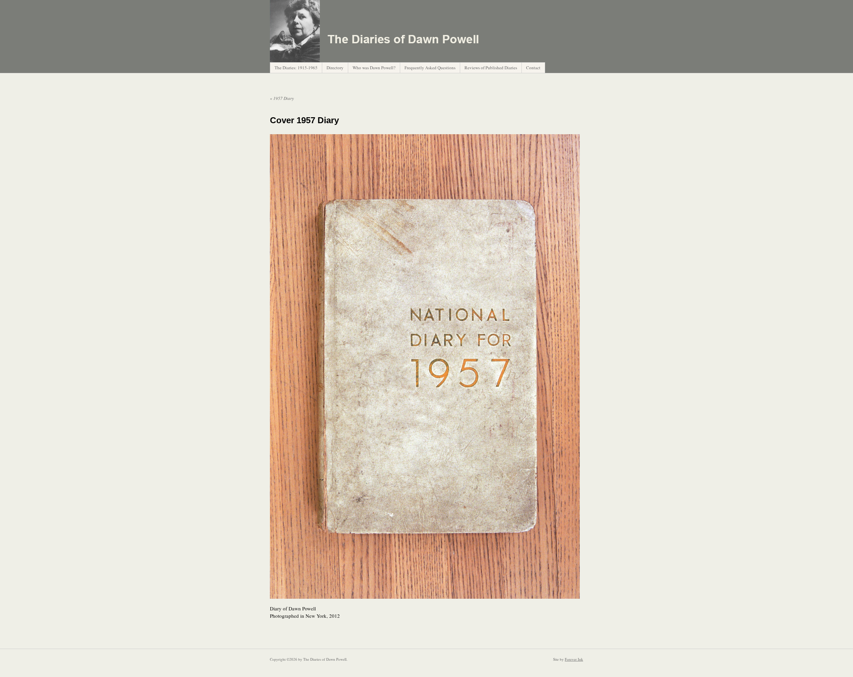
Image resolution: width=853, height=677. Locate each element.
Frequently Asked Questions (430, 68)
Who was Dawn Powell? (374, 68)
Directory (335, 68)
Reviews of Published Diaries (490, 68)
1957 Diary (282, 98)
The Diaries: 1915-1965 (296, 68)
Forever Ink (574, 659)
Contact (533, 68)
